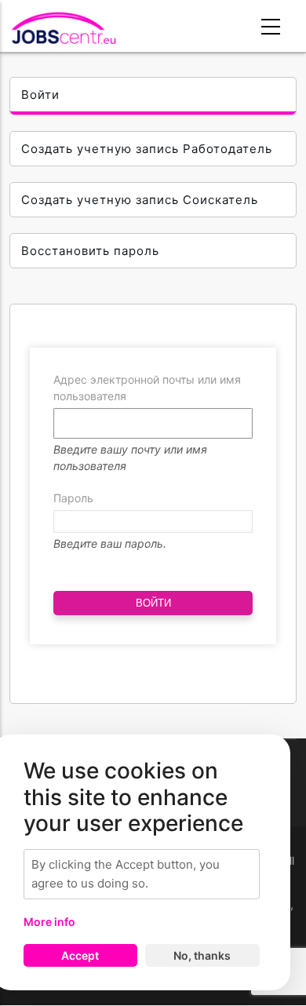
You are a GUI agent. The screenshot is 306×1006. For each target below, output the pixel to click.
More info (49, 921)
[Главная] (63, 28)
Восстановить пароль (90, 250)
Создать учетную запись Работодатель (146, 148)
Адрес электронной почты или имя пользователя (147, 388)
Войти (40, 94)
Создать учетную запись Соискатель (139, 199)
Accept (80, 955)
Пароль (73, 498)
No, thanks (202, 955)
